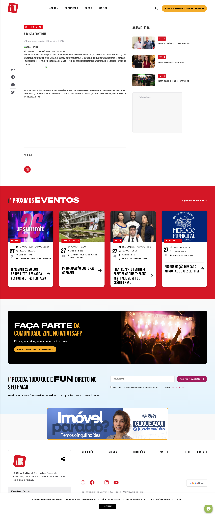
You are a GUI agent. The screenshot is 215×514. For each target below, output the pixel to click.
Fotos (88, 8)
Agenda (53, 8)
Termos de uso (177, 387)
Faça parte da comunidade (34, 349)
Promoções (71, 8)
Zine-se (103, 8)
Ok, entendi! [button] (107, 506)
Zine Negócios (20, 491)
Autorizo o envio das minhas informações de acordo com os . (149, 387)
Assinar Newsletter (190, 379)
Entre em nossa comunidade (183, 8)
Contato (202, 452)
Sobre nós (88, 452)
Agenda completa (193, 201)
